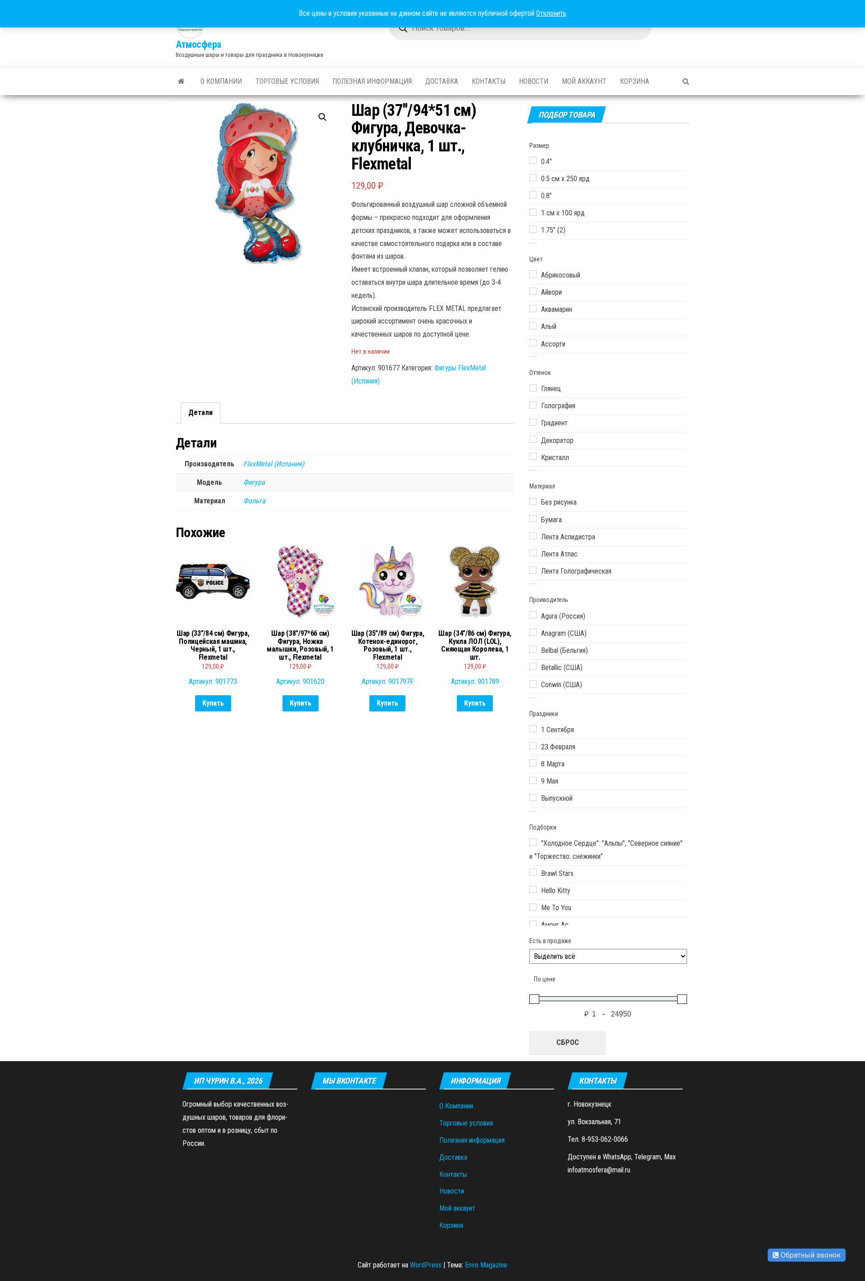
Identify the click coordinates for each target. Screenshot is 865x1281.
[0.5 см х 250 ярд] (533, 177)
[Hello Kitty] (533, 889)
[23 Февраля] (533, 745)
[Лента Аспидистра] (533, 535)
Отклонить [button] (551, 13)
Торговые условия (287, 81)
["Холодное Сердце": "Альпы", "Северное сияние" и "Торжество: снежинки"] (533, 842)
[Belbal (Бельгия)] (533, 649)
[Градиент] (533, 422)
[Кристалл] (533, 456)
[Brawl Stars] (533, 872)
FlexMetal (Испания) (273, 464)
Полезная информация (372, 81)
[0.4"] (533, 160)
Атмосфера (198, 44)
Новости (533, 81)
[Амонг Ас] (533, 924)
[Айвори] (533, 291)
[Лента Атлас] (533, 552)
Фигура (254, 482)
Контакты (488, 81)
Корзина (634, 81)
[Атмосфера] (181, 81)
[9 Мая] (533, 780)
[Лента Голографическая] (533, 570)
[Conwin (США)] (533, 684)
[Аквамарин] (533, 308)
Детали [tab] (200, 412)
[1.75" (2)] (533, 229)
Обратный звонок (810, 1255)
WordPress (426, 1265)
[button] (322, 117)
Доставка (441, 81)
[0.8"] (533, 194)
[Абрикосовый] (533, 274)
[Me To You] (533, 907)
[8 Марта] (533, 762)
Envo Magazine (486, 1265)
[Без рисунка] (533, 501)
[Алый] (533, 325)
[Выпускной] (533, 797)
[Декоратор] (533, 439)
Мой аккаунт (584, 81)
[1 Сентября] (533, 728)
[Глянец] (533, 388)
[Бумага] (533, 518)
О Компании (221, 81)
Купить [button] (213, 703)
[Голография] (533, 405)
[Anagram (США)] (533, 632)
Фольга (254, 501)
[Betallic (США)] (533, 666)
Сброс (567, 1042)
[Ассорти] (533, 342)
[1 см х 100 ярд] (533, 212)
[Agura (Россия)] (533, 615)
